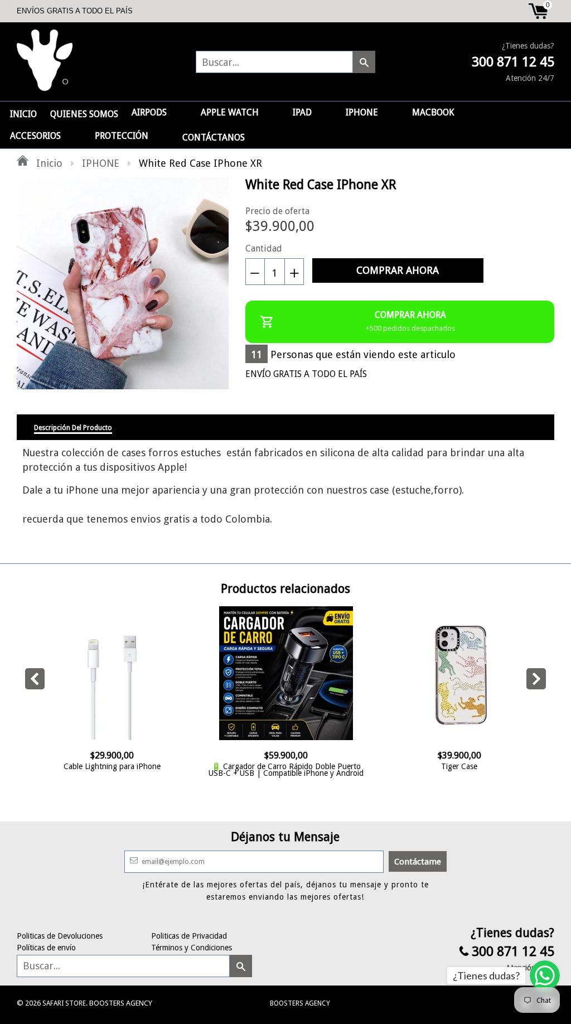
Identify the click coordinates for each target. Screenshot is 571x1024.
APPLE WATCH (230, 112)
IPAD (302, 112)
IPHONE (362, 112)
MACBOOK (433, 112)
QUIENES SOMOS (84, 114)
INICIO (23, 114)
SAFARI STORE (64, 1003)
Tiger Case (459, 766)
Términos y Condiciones (191, 947)
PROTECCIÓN (121, 136)
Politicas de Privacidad (189, 935)
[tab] (73, 427)
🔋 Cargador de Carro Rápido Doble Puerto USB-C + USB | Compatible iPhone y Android (286, 769)
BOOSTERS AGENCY (300, 1003)
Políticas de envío (46, 947)
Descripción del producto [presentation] (73, 428)
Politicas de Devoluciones (60, 935)
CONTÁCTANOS (213, 137)
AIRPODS (149, 112)
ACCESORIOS (35, 136)
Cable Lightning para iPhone (112, 766)
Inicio (47, 163)
